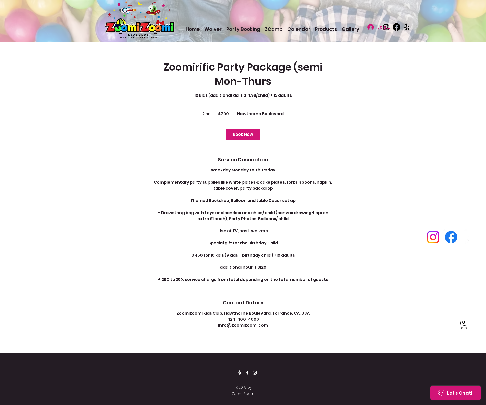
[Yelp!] (407, 27)
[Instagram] (386, 27)
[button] (464, 325)
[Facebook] (396, 27)
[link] (243, 134)
